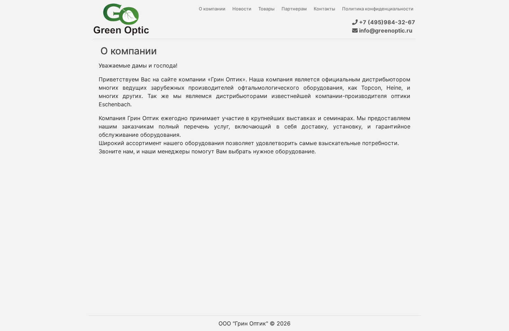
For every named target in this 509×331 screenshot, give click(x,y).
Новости (241, 8)
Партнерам (294, 8)
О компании (212, 8)
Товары (266, 8)
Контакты (324, 8)
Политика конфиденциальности (377, 8)
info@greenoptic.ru (386, 30)
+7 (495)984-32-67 (386, 22)
